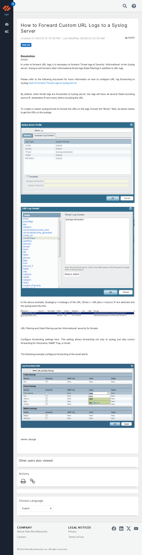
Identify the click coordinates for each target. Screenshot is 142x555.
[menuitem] (7, 23)
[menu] (7, 27)
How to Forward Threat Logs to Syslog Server (53, 83)
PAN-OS (26, 45)
